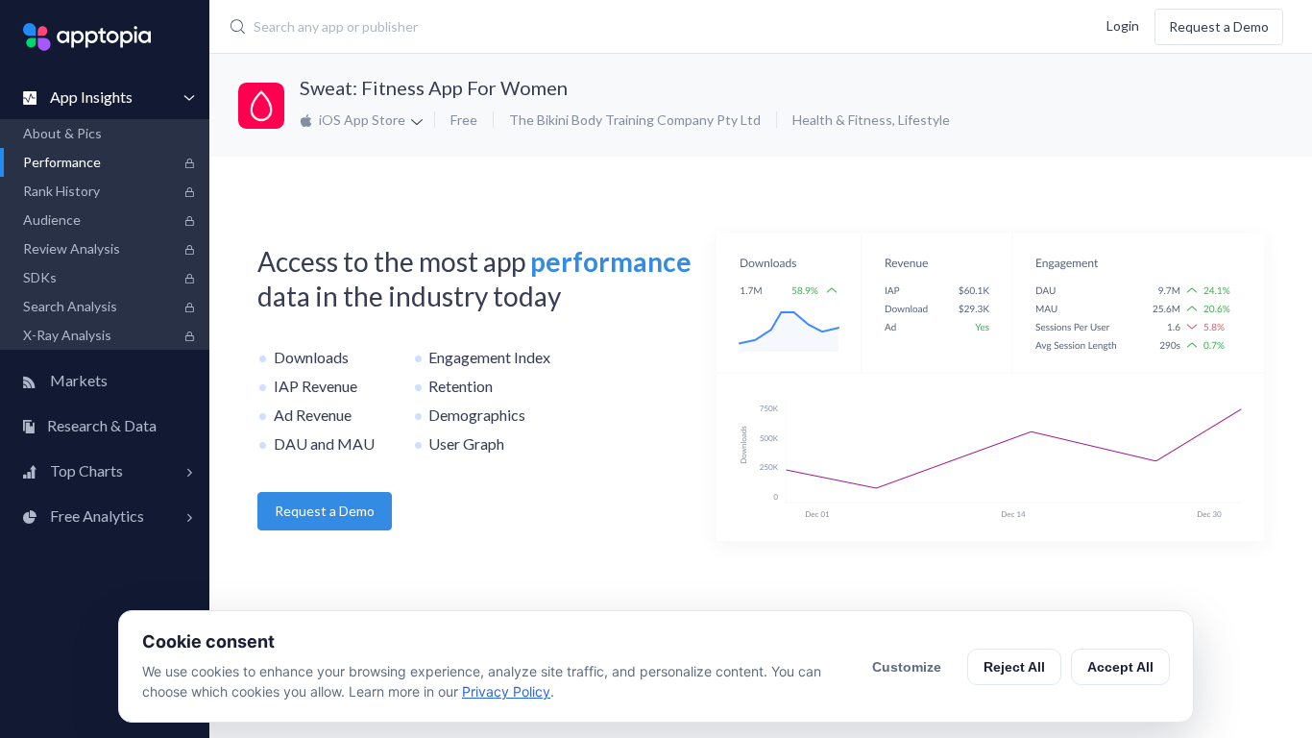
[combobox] (561, 27)
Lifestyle (924, 119)
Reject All (1014, 667)
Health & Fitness (842, 119)
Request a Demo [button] (325, 511)
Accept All (1120, 667)
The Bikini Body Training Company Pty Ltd (635, 119)
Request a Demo (1219, 26)
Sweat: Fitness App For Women (434, 87)
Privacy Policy (506, 691)
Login (1122, 24)
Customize (906, 667)
